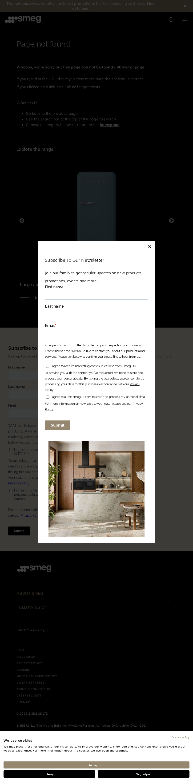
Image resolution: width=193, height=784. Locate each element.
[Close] (149, 245)
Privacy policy (180, 737)
